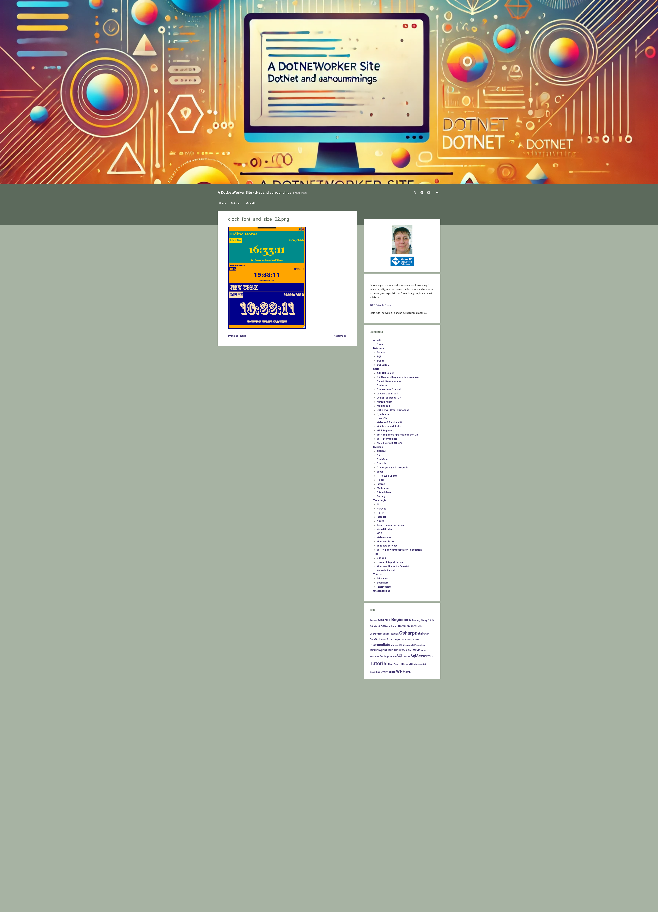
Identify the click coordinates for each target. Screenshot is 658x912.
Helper (380, 480)
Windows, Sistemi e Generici (393, 566)
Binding (415, 620)
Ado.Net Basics (385, 373)
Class (382, 626)
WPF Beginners (385, 430)
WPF (400, 671)
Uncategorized (381, 591)
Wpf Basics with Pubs (389, 426)
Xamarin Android (386, 570)
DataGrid (375, 639)
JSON (401, 645)
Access (381, 352)
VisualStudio (376, 672)
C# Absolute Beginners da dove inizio (398, 377)
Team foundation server (390, 525)
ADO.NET (384, 620)
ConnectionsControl (380, 634)
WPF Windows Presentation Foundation (399, 549)
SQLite (380, 360)
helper (397, 639)
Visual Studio (384, 529)
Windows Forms (386, 541)
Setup (393, 656)
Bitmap (424, 620)
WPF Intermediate (387, 438)
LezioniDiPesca (412, 645)
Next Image (340, 335)
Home (222, 203)
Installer (381, 517)
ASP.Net (381, 508)
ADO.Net (381, 451)
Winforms (388, 671)
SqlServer (419, 656)
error (383, 639)
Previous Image (237, 335)
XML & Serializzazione (390, 443)
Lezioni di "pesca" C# (389, 397)
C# (378, 455)
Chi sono (236, 203)
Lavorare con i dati (387, 393)
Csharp (407, 633)
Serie (376, 369)
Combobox (392, 626)
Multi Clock (383, 406)
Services (374, 656)
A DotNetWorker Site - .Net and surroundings (254, 192)
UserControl (395, 664)
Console (381, 463)
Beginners (382, 582)
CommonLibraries (410, 626)
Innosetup (407, 639)
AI (378, 504)
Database (378, 348)
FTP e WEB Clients (387, 475)
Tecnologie (379, 500)
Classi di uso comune (389, 381)
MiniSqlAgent (384, 401)
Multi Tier (407, 650)
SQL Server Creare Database (393, 410)
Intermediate (384, 586)
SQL (379, 356)
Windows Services (387, 545)
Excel (380, 471)
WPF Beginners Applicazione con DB (397, 434)
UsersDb (382, 418)
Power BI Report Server (390, 562)
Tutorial (377, 574)
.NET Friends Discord (382, 305)
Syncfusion (383, 414)
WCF (379, 533)
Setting (381, 496)
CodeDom (382, 459)
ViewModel (420, 664)
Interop (381, 484)
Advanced (382, 578)
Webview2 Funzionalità (390, 422)
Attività (377, 340)
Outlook (381, 558)
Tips (375, 554)
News (380, 344)
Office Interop (384, 492)
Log (423, 645)
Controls (395, 634)
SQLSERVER (383, 364)
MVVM (416, 650)
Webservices (384, 537)
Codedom (382, 385)
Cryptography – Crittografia (392, 467)
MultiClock (394, 650)
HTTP (380, 512)
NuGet (380, 521)
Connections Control (389, 389)
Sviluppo (378, 447)
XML (408, 672)
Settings (384, 656)
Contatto (251, 203)
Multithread (383, 488)
